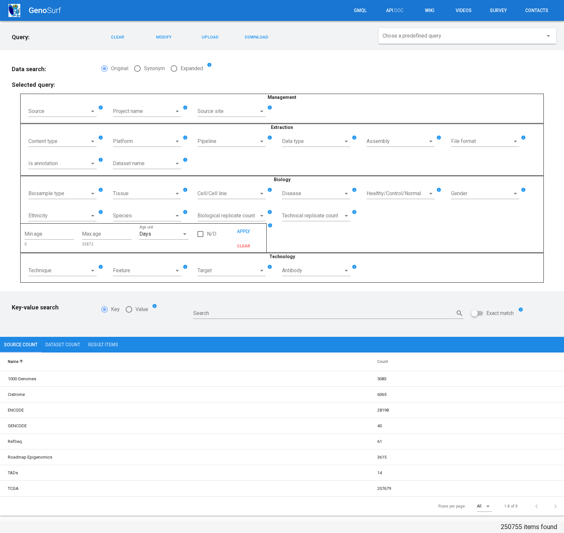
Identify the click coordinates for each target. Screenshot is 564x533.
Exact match (500, 313)
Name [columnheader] (16, 361)
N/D (211, 234)
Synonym (154, 68)
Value (141, 309)
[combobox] (467, 37)
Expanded (191, 68)
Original (119, 68)
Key (115, 309)
